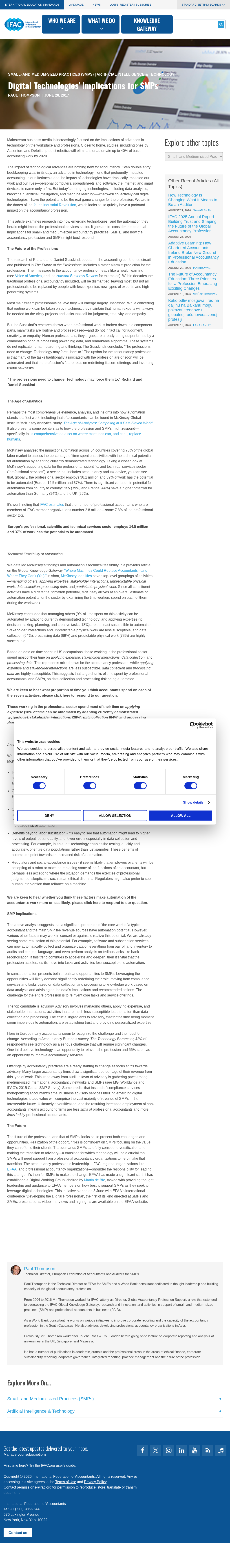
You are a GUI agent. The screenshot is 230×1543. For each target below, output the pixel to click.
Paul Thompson (24, 95)
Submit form (221, 24)
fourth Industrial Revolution (54, 205)
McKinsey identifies (76, 576)
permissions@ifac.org (34, 1487)
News (97, 4)
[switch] (89, 785)
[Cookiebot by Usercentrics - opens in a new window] (193, 725)
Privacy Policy (95, 1482)
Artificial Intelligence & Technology (136, 74)
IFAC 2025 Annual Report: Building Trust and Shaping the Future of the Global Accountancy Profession (192, 224)
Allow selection (115, 816)
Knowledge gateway (147, 24)
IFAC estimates (52, 504)
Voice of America (28, 276)
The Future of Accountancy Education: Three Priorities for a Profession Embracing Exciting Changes (192, 281)
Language (76, 4)
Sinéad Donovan (205, 294)
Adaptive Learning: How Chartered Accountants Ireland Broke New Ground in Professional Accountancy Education (193, 252)
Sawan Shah (202, 210)
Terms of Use (65, 1482)
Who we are (61, 20)
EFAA (12, 1169)
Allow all (180, 816)
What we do (101, 20)
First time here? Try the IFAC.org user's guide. (40, 1465)
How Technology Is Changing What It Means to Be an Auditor (192, 200)
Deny (49, 816)
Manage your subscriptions (25, 1454)
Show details (193, 802)
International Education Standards (32, 4)
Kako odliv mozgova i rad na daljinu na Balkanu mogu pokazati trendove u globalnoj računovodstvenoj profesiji (193, 310)
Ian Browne (201, 267)
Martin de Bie (94, 1180)
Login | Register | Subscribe (130, 4)
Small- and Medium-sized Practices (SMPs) (51, 74)
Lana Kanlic (202, 325)
